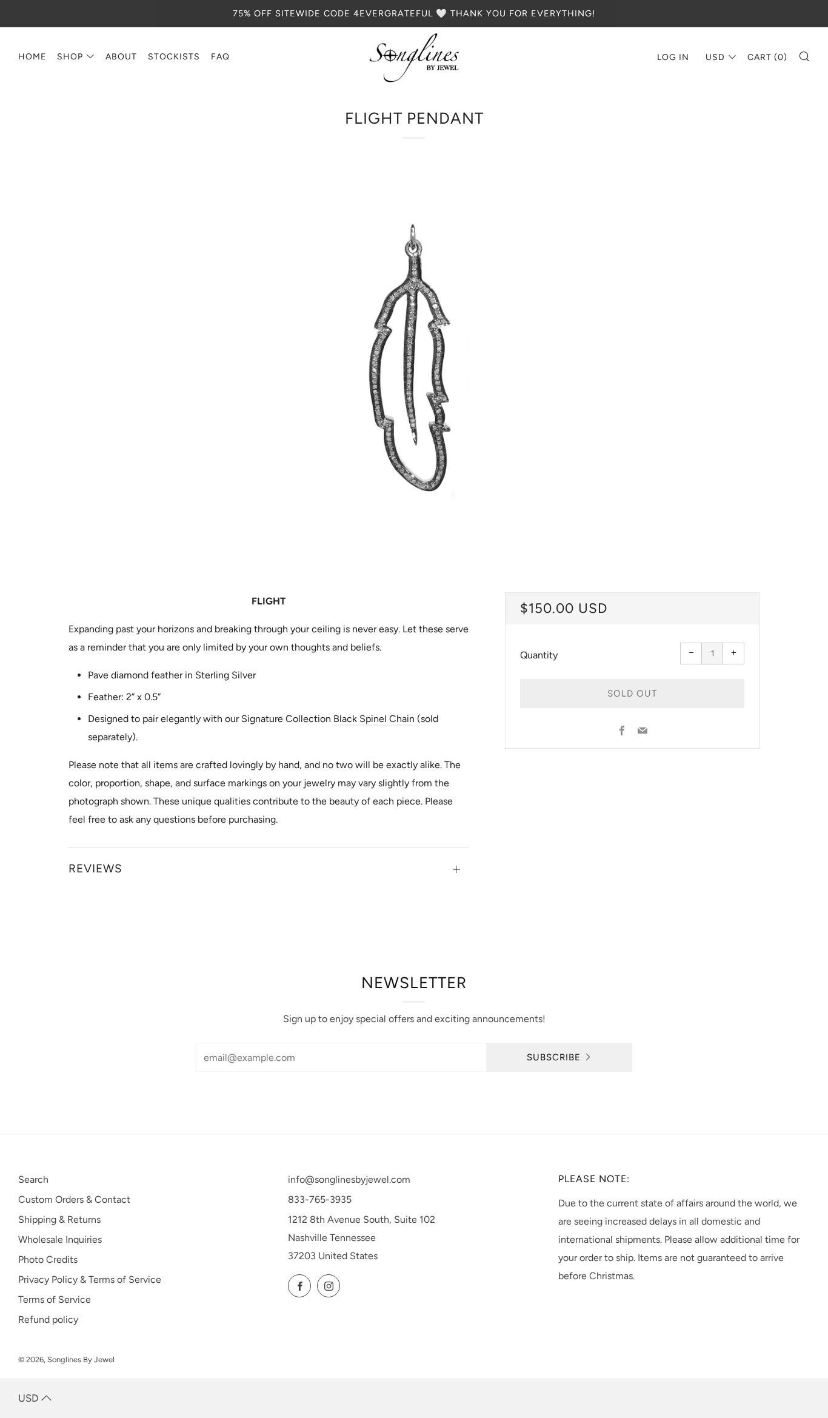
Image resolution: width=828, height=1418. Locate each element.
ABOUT (121, 57)
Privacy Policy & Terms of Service (89, 1279)
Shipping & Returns (59, 1219)
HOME (32, 57)
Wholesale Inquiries (60, 1239)
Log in (673, 57)
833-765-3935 (320, 1199)
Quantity (539, 655)
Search (33, 1179)
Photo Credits (48, 1259)
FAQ (220, 57)
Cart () (767, 57)
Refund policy (48, 1319)
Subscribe (554, 1057)
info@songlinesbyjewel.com (349, 1179)
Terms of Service (54, 1299)
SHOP (70, 57)
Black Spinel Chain (374, 718)
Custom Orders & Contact (74, 1199)
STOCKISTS (174, 57)
